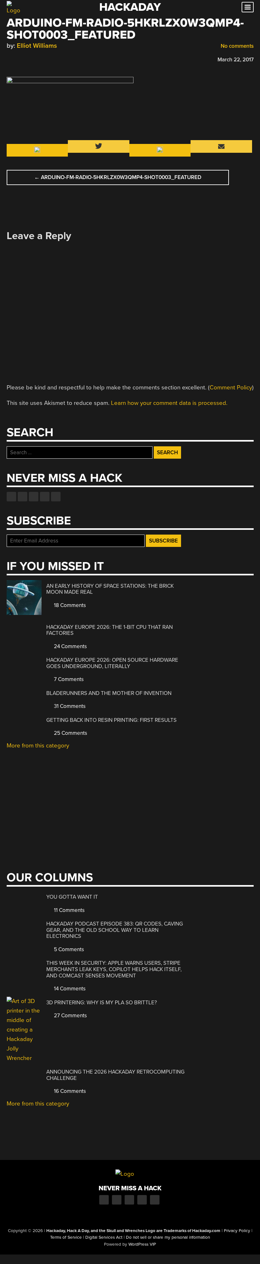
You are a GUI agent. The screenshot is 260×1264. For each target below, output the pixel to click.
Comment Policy (231, 387)
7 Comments (68, 679)
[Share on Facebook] (10, 58)
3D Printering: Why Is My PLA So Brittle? (101, 1002)
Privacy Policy (237, 1230)
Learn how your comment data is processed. (169, 403)
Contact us (56, 496)
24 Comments (70, 646)
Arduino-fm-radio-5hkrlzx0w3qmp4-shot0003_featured (117, 177)
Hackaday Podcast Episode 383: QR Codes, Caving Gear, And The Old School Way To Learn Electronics (114, 929)
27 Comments (70, 1015)
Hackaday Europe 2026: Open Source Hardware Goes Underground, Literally (112, 663)
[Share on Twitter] (19, 58)
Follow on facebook (11, 496)
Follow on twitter (22, 496)
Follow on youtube (33, 496)
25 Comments (70, 733)
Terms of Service (66, 1237)
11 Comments (69, 910)
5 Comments (68, 949)
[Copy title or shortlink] (46, 59)
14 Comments (69, 988)
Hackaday (130, 7)
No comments (236, 46)
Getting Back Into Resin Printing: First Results (111, 720)
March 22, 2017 (236, 59)
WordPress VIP (142, 1244)
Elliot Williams (37, 46)
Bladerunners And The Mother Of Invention (109, 693)
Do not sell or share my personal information (168, 1237)
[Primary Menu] (248, 7)
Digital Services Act (103, 1237)
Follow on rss (44, 496)
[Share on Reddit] (37, 58)
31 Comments (69, 706)
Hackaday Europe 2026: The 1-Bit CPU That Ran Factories (109, 630)
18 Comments (69, 605)
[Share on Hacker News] (28, 58)
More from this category (38, 745)
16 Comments (69, 1091)
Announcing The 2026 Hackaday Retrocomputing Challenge (115, 1075)
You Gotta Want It (72, 897)
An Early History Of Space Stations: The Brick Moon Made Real (110, 589)
